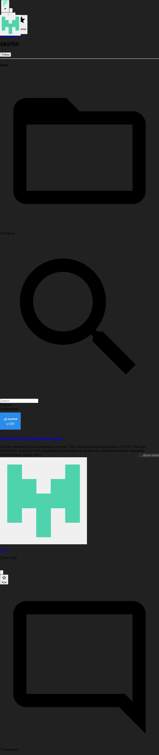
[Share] (1, 572)
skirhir (4, 550)
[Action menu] (5, 6)
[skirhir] (79, 501)
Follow (5, 54)
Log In (5, 36)
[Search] (11, 10)
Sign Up (15, 36)
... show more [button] (149, 455)
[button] (79, 405)
